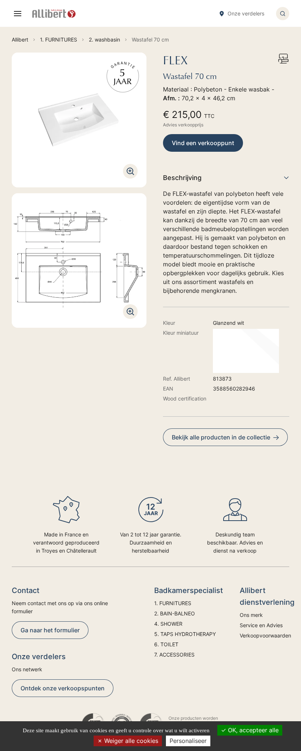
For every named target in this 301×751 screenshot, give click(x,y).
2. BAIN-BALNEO (174, 613)
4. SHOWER (168, 624)
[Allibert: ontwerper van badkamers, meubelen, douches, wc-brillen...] (54, 13)
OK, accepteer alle (252, 730)
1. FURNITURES (172, 603)
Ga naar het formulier (50, 630)
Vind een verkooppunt (203, 143)
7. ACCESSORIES (174, 654)
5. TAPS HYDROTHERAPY (185, 634)
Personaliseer (188, 740)
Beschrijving (182, 178)
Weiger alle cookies (130, 740)
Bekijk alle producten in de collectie (221, 437)
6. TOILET (166, 644)
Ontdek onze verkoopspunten (63, 688)
